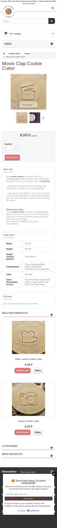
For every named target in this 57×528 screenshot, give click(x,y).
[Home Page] (3, 53)
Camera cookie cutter (28, 421)
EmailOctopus (34, 510)
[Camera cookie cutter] (28, 399)
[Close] (54, 474)
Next (43, 118)
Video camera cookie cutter (28, 359)
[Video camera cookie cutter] (28, 337)
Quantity (8, 144)
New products (12, 454)
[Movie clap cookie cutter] (22, 117)
